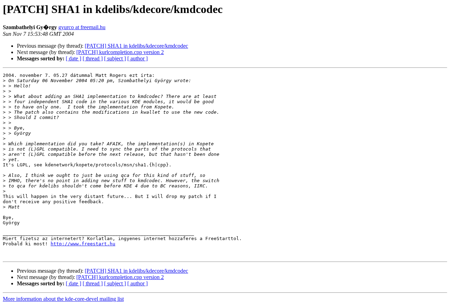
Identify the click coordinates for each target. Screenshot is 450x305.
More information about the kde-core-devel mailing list (63, 299)
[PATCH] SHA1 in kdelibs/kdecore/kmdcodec (136, 46)
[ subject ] (115, 58)
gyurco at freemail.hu (81, 27)
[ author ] (137, 58)
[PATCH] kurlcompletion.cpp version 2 (120, 52)
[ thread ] (93, 58)
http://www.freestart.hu (83, 243)
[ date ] (73, 58)
